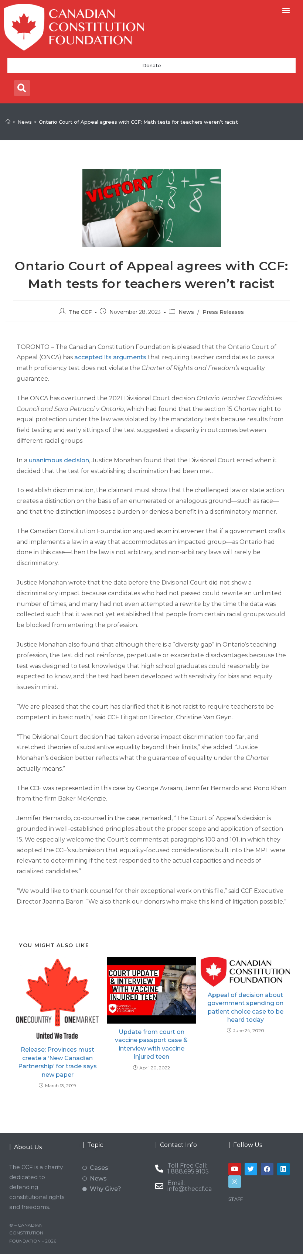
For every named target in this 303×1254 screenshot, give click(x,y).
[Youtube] (234, 1169)
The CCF (80, 312)
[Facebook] (267, 1169)
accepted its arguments (110, 357)
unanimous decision (59, 460)
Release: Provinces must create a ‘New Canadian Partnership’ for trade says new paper (57, 1062)
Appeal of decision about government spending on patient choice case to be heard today (245, 1007)
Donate (151, 65)
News (186, 312)
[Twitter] (251, 1169)
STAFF (235, 1199)
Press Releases (223, 312)
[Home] (8, 122)
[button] (286, 10)
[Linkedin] (283, 1169)
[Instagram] (234, 1181)
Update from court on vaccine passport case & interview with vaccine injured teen (151, 1044)
